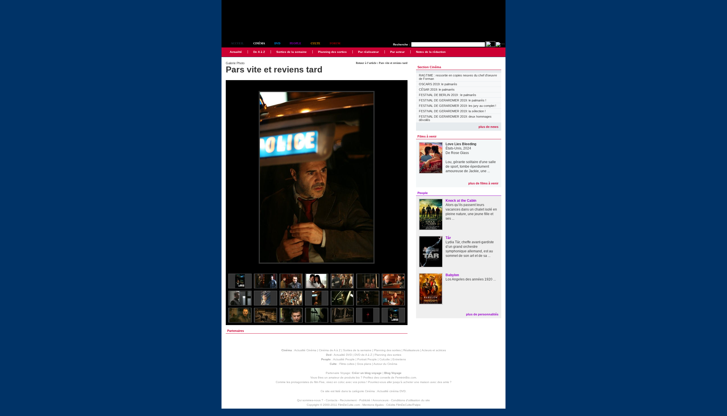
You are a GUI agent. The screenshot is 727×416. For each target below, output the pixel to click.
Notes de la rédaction (431, 51)
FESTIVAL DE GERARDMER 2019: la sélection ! (452, 111)
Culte (315, 43)
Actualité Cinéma (305, 350)
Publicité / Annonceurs (373, 400)
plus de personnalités (482, 314)
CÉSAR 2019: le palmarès (437, 89)
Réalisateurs (411, 350)
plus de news (488, 126)
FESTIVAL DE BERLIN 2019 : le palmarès (447, 95)
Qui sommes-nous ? (310, 400)
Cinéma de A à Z (329, 350)
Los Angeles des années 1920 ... (471, 279)
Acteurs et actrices (434, 350)
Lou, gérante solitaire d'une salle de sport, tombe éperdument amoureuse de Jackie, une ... (471, 166)
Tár (448, 238)
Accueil (237, 43)
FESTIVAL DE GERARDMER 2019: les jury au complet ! (457, 105)
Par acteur (397, 51)
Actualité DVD (343, 354)
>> (399, 178)
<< (234, 178)
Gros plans (364, 363)
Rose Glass (460, 153)
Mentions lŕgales (373, 404)
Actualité (236, 51)
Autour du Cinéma (385, 363)
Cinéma (259, 43)
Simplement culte (253, 28)
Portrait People (367, 359)
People (295, 43)
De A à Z (259, 51)
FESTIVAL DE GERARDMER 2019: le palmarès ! (452, 100)
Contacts (331, 400)
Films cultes (346, 363)
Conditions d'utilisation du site (410, 400)
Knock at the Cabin (461, 201)
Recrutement (348, 400)
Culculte (384, 359)
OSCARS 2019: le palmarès (438, 84)
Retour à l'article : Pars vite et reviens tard (382, 63)
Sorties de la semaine (291, 51)
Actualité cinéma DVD (391, 391)
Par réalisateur (368, 51)
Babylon (452, 275)
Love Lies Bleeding (461, 144)
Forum (335, 43)
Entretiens (399, 359)
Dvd (277, 43)
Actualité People (344, 359)
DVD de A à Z (363, 354)
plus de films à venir (483, 183)
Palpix (417, 404)
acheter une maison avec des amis (426, 382)
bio (358, 377)
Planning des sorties (332, 51)
